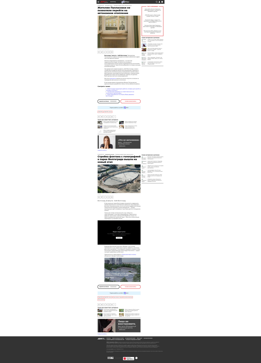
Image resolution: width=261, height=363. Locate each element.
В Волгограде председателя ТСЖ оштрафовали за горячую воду (110, 122)
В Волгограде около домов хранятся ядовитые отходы (131, 122)
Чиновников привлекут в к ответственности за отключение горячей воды (120, 92)
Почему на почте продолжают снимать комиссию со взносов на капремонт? (110, 127)
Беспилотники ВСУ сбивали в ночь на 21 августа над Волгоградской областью (152, 32)
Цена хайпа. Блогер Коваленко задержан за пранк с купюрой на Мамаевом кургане (152, 10)
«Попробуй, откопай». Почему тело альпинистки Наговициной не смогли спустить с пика (155, 45)
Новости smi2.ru (102, 150)
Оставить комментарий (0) (130, 101)
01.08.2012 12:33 (101, 5)
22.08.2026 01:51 (101, 154)
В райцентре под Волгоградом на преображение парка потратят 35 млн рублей (132, 315)
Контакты (109, 338)
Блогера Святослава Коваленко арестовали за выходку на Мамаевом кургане (152, 26)
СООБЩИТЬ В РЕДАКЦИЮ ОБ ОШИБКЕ (133, 339)
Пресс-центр (139, 338)
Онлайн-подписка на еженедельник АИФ (115, 339)
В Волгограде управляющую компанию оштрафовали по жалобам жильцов (109, 131)
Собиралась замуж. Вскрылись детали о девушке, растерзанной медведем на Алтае (154, 180)
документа (113, 78)
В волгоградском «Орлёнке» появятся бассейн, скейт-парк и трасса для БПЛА (110, 315)
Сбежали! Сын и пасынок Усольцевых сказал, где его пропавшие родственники (155, 166)
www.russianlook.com (104, 48)
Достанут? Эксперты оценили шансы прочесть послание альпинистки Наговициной (155, 157)
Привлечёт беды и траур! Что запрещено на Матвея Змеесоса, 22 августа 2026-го (152, 21)
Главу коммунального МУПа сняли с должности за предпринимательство (131, 127)
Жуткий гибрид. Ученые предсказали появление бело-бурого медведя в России (155, 54)
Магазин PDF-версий (148, 338)
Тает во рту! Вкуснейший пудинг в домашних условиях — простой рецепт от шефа (154, 49)
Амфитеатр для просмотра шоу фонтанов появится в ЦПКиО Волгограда (121, 274)
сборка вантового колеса (129, 254)
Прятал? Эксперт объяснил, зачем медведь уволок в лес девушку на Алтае (154, 175)
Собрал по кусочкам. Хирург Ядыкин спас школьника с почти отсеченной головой (155, 40)
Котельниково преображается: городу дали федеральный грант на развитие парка (110, 310)
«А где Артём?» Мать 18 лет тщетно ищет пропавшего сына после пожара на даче (154, 63)
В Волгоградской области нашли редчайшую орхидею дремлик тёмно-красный (132, 310)
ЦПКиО (99, 193)
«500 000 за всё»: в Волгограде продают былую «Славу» (152, 15)
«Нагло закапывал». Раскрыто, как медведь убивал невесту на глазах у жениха (155, 58)
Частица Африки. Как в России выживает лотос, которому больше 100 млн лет (154, 171)
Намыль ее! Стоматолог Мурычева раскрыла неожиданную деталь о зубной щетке (154, 162)
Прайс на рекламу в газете (118, 338)
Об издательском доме (130, 338)
